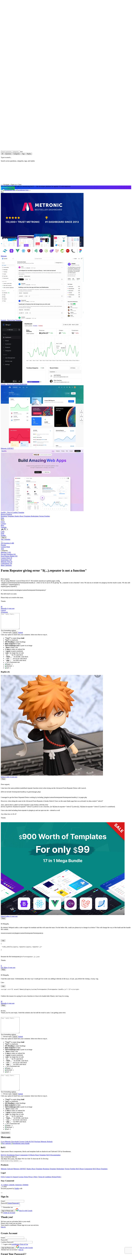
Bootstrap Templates (8, 516)
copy (3, 940)
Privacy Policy (33, 1177)
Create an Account (9, 1213)
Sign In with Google (25, 1211)
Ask (5, 539)
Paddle (17, 1188)
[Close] (1, 1192)
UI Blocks (31, 1155)
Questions (8, 154)
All (2, 154)
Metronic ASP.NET (19, 1169)
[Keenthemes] (16, 190)
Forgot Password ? (14, 1203)
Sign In (4, 537)
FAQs (3, 1177)
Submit (20, 632)
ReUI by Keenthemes (8, 1155)
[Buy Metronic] (6, 1143)
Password (4, 1203)
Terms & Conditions (44, 1177)
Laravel (3, 610)
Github (5, 1185)
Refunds (49, 1141)
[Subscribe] (21, 1161)
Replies (29, 154)
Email (3, 1201)
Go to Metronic (6, 1141)
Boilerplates (35, 516)
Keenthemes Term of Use (19, 1244)
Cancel (15, 632)
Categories (16, 154)
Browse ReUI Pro (8, 188)
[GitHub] (5, 530)
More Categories (6, 565)
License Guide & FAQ (26, 1141)
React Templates (40, 1155)
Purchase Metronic (40, 1141)
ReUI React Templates (100, 1169)
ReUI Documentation (53, 1155)
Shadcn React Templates (23, 516)
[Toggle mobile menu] (1, 190)
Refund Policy (56, 1177)
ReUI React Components (84, 1169)
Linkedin (11, 1185)
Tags (23, 154)
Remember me (8, 1207)
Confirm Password (7, 1242)
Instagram (18, 1185)
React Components (21, 1155)
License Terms (23, 1177)
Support (15, 1177)
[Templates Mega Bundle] (20, 1143)
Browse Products (6, 514)
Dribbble (25, 1185)
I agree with (7, 1244)
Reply (3, 779)
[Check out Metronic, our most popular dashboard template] (2, 530)
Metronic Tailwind (7, 1169)
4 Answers (4, 612)
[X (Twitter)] (7, 530)
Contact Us (8, 1177)
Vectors (41, 516)
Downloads (15, 1141)
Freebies (47, 516)
